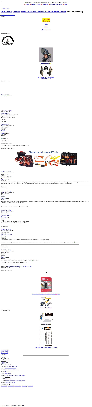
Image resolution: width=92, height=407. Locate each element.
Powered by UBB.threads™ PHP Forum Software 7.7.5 (12, 405)
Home (27, 4)
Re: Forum (7, 377)
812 (4, 357)
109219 (3, 251)
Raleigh (3, 196)
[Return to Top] (1, 1)
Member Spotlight (5, 349)
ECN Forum (6, 11)
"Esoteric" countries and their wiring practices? (15, 380)
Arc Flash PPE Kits (46, 78)
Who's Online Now (5, 113)
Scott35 (26, 266)
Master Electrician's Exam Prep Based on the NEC (46, 294)
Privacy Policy (4, 386)
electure (14, 266)
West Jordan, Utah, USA (6, 176)
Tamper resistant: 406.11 (10, 368)
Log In (7, 8)
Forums (16, 11)
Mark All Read (17, 386)
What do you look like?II (11, 366)
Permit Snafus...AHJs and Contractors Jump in (15, 375)
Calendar (6, 15)
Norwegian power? (9, 371)
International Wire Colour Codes (12, 369)
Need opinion (8, 378)
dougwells (9, 266)
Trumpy (30, 266)
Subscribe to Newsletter (56, 4)
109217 (3, 211)
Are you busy (8, 373)
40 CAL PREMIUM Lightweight (46, 77)
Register (3, 8)
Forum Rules (11, 386)
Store (66, 4)
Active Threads (11, 15)
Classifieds (45, 4)
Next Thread (12, 117)
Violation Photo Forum (55, 11)
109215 (3, 172)
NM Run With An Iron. (10, 382)
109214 (3, 125)
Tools (46, 24)
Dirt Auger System (46, 324)
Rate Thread (3, 121)
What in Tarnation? (5, 94)
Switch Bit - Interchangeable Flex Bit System (46, 347)
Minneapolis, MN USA (6, 215)
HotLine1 (22, 266)
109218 (3, 230)
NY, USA (3, 130)
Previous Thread (4, 117)
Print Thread (3, 119)
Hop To (2, 267)
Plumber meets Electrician (6, 110)
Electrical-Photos (35, 4)
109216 (3, 192)
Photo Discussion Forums (32, 11)
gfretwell (18, 266)
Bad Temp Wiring (5, 124)
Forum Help (24, 386)
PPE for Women (45, 63)
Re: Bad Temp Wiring (6, 171)
